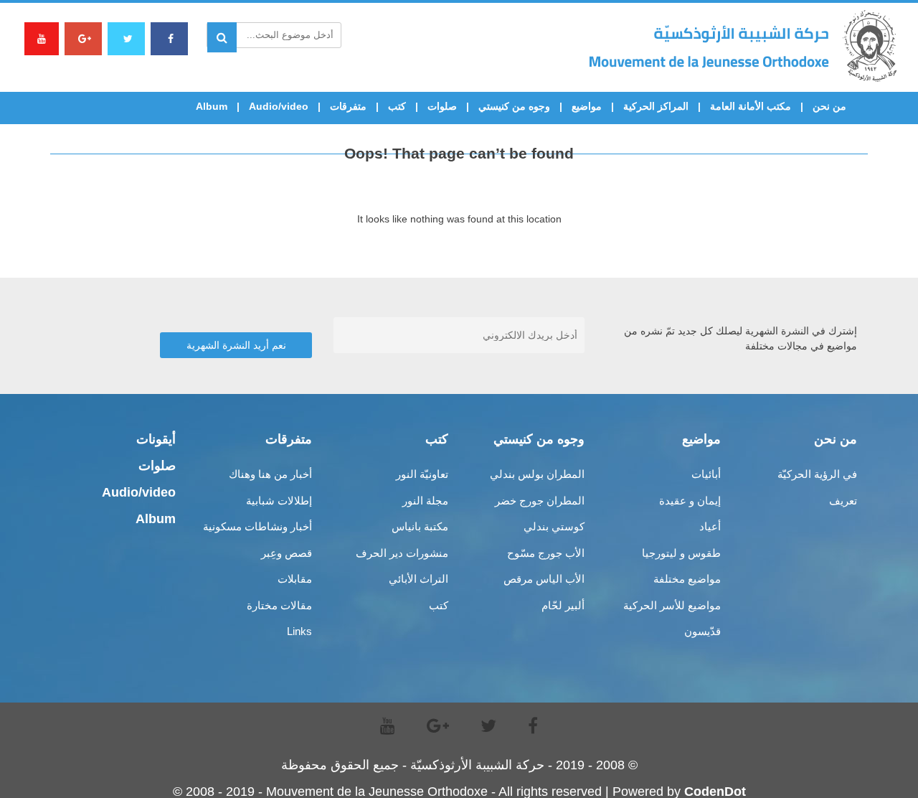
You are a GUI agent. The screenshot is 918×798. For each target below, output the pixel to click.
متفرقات (348, 106)
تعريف (843, 500)
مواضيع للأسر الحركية (672, 605)
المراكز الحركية (655, 106)
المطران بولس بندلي (537, 474)
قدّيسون (702, 631)
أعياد (710, 526)
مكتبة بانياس (420, 526)
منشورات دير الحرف (402, 553)
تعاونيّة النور (422, 474)
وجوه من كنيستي (514, 106)
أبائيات (706, 474)
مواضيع (587, 106)
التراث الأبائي (418, 579)
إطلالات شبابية (279, 500)
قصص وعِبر (286, 553)
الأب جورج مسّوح (546, 553)
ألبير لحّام (563, 605)
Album (211, 106)
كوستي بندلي (554, 526)
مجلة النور (425, 500)
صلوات (442, 106)
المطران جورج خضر (540, 500)
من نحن (829, 106)
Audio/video (278, 106)
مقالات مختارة (279, 605)
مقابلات (295, 579)
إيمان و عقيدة (690, 500)
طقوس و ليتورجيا (681, 553)
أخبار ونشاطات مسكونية (257, 526)
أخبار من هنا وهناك (270, 474)
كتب (397, 106)
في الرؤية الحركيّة (817, 474)
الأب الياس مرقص (544, 579)
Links (299, 631)
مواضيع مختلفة (687, 579)
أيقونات (156, 439)
